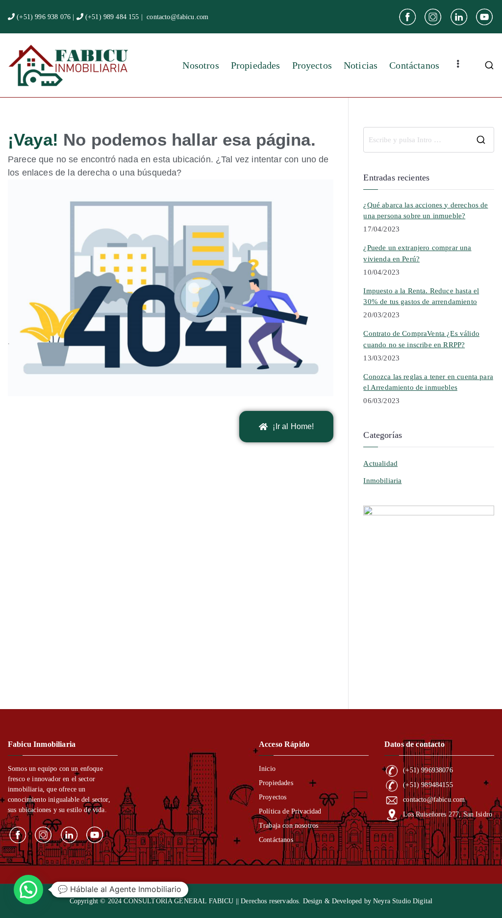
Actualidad (380, 463)
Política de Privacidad (290, 811)
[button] (28, 889)
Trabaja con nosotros (288, 825)
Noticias (360, 65)
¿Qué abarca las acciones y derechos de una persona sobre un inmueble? (425, 210)
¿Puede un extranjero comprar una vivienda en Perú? (417, 253)
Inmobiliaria (382, 480)
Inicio (267, 768)
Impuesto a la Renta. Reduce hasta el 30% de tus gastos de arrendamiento (421, 296)
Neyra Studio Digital (402, 901)
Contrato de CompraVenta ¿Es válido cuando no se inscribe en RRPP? (421, 339)
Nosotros (200, 65)
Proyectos (312, 65)
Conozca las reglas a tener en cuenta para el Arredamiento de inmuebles (428, 382)
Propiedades (255, 65)
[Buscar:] (429, 140)
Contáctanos (414, 65)
